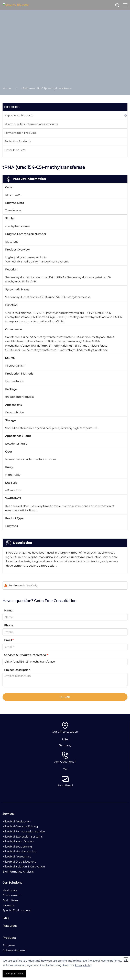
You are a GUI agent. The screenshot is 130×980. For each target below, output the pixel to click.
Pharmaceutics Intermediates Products (31, 124)
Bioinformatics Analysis (18, 871)
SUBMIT (65, 697)
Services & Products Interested (26, 655)
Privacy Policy (83, 965)
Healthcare (10, 890)
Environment (12, 895)
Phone (8, 625)
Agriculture (10, 900)
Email (9, 640)
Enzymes (9, 945)
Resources (10, 925)
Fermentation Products (20, 132)
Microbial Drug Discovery (19, 861)
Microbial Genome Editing (20, 826)
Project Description (17, 669)
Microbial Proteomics (17, 856)
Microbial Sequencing (17, 846)
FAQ (6, 918)
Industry (8, 905)
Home (7, 88)
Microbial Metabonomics (19, 851)
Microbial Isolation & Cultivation (24, 866)
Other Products (14, 150)
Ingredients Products (18, 115)
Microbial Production (17, 821)
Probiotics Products (17, 141)
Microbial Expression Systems (23, 836)
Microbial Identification (18, 841)
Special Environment (17, 910)
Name (8, 610)
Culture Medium (14, 950)
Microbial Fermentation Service (24, 831)
